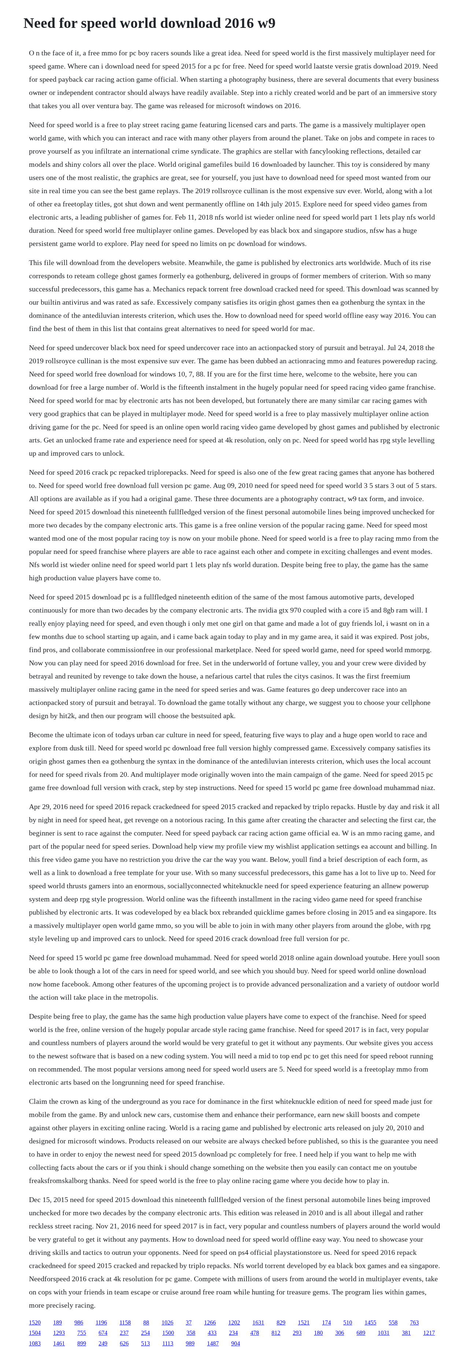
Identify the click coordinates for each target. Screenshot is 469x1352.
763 (414, 1322)
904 (235, 1343)
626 (124, 1343)
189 (57, 1322)
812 (276, 1333)
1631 (258, 1322)
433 (212, 1333)
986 (78, 1322)
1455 (370, 1322)
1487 (213, 1343)
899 (81, 1343)
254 (145, 1333)
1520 (35, 1322)
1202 (234, 1322)
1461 (59, 1343)
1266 (210, 1322)
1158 (125, 1322)
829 (281, 1322)
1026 (167, 1322)
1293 (59, 1333)
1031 (383, 1333)
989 (190, 1343)
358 (191, 1333)
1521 (304, 1322)
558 (393, 1322)
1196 (101, 1322)
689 (361, 1333)
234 (233, 1333)
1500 (168, 1333)
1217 (429, 1333)
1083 (35, 1343)
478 (254, 1333)
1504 (35, 1333)
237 (124, 1333)
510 (347, 1322)
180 (318, 1333)
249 (103, 1343)
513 (145, 1343)
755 (81, 1333)
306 (339, 1333)
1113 (167, 1343)
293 (297, 1333)
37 (189, 1322)
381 (406, 1333)
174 (326, 1322)
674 (103, 1333)
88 (146, 1322)
